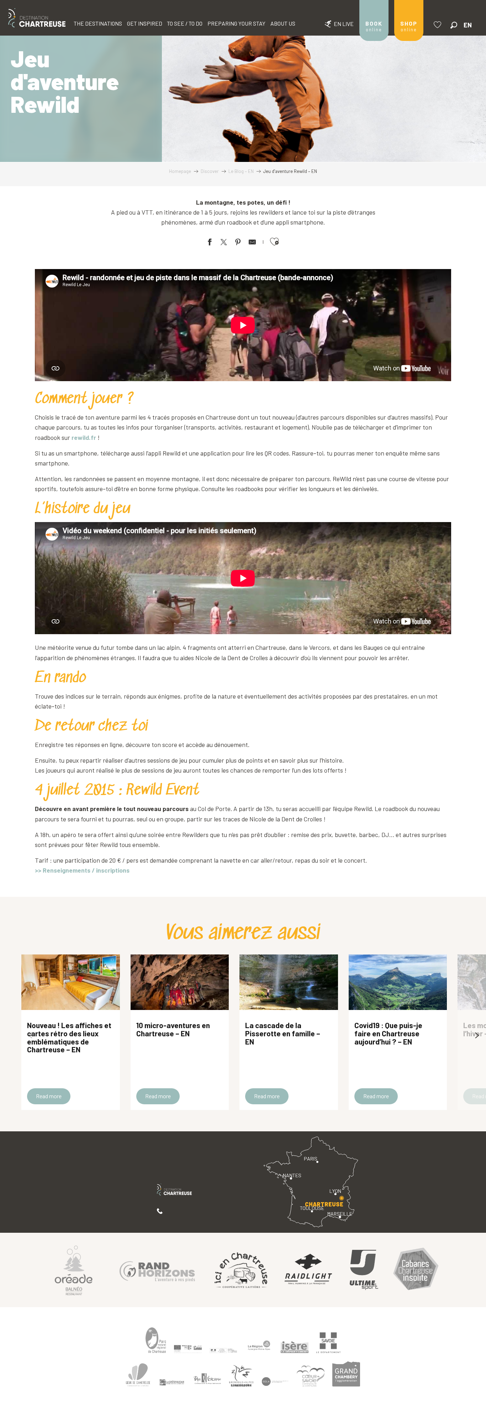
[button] (454, 25)
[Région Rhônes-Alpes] (259, 1345)
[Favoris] (438, 25)
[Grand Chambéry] (346, 1373)
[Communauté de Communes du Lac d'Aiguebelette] (275, 1382)
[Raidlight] (308, 1269)
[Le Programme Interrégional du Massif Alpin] (188, 1349)
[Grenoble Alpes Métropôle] (241, 1376)
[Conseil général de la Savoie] (328, 1342)
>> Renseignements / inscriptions (82, 870)
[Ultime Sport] (364, 1270)
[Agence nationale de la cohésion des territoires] (223, 1350)
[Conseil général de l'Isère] (294, 1347)
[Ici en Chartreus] (241, 1269)
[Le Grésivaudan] (172, 1382)
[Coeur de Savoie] (310, 1376)
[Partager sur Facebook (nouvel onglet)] (209, 243)
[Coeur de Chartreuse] (138, 1374)
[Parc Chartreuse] (156, 1340)
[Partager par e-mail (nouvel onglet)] (252, 243)
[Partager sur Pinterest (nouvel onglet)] (238, 243)
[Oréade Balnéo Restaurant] (73, 1270)
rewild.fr (84, 437)
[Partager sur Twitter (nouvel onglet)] (223, 243)
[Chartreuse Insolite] (416, 1270)
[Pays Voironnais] (207, 1380)
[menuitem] (36, 17)
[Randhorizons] (157, 1270)
